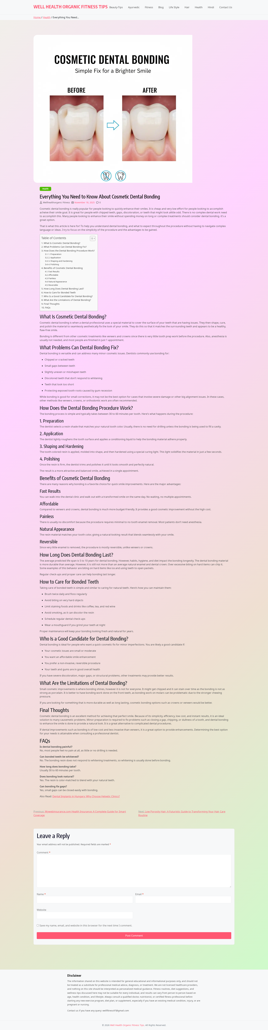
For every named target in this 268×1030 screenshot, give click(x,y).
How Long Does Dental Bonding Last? (64, 288)
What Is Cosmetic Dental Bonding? (62, 243)
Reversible (53, 285)
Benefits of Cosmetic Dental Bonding (63, 268)
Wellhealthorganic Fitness (56, 202)
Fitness (149, 7)
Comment (43, 852)
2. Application (54, 257)
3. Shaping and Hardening (60, 261)
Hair (187, 7)
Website (41, 910)
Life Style (174, 7)
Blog (161, 7)
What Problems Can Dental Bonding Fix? (65, 246)
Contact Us (225, 7)
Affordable (53, 275)
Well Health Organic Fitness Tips (71, 6)
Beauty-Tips (116, 7)
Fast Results (53, 271)
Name (41, 894)
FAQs (47, 307)
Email (139, 894)
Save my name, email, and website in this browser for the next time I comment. (86, 925)
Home (37, 17)
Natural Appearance (57, 281)
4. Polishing (53, 264)
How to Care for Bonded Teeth (60, 292)
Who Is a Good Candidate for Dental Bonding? (68, 296)
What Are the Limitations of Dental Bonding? (67, 299)
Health (199, 7)
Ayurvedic (134, 7)
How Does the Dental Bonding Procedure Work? (69, 250)
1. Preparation (54, 254)
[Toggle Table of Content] (91, 238)
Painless (52, 278)
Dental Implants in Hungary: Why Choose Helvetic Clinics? (86, 796)
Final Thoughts (52, 303)
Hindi (211, 7)
